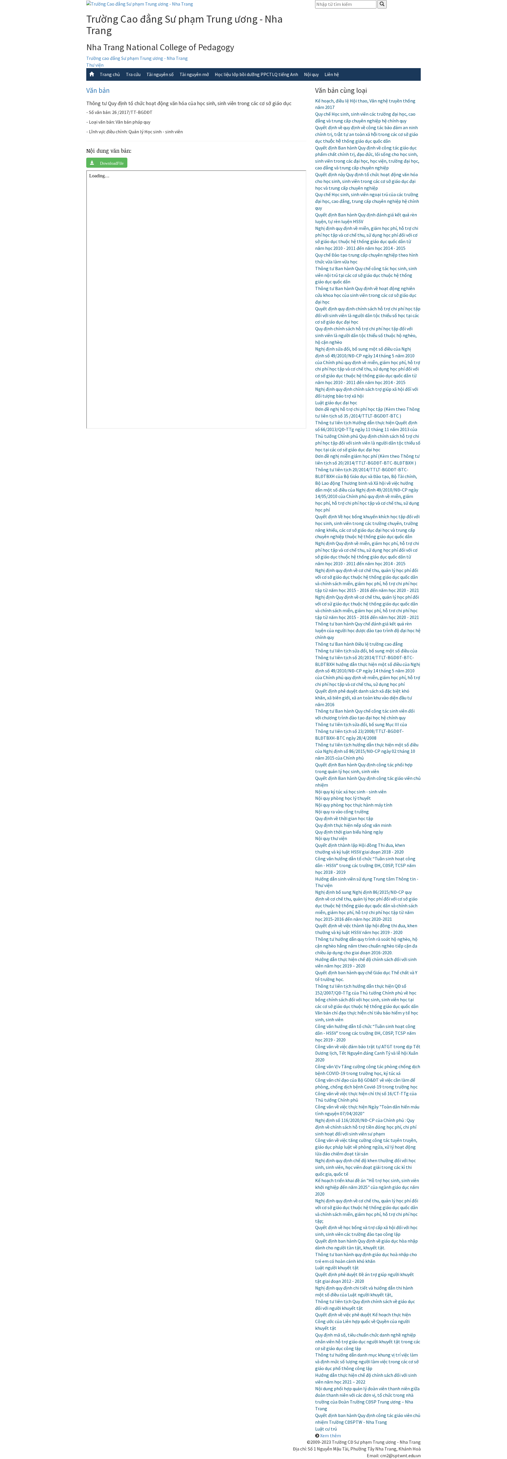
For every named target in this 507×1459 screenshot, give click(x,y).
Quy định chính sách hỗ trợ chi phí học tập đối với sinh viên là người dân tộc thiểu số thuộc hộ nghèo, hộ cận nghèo (366, 335)
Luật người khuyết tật (337, 1267)
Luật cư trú (326, 1429)
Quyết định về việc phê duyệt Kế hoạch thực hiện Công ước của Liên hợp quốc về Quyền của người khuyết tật (363, 1321)
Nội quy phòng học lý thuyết (343, 798)
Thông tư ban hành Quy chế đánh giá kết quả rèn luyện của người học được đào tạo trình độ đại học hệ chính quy (367, 630)
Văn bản (98, 90)
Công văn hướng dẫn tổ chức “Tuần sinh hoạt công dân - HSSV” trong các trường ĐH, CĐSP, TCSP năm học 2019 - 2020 (365, 1033)
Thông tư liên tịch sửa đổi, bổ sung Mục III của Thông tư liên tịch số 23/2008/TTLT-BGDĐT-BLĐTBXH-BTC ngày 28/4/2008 (361, 731)
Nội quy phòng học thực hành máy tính (353, 805)
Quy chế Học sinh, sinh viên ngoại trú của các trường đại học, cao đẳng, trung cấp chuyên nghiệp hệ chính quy (367, 201)
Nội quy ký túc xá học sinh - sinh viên (350, 792)
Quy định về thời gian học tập (344, 818)
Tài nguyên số (160, 74)
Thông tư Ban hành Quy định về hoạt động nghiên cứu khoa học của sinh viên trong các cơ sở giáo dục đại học (365, 295)
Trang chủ (110, 74)
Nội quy (311, 74)
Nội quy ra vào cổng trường (342, 812)
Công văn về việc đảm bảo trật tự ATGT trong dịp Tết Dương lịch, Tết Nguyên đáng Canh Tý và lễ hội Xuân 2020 (367, 1053)
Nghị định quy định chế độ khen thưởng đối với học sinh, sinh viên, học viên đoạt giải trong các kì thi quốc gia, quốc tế (365, 1167)
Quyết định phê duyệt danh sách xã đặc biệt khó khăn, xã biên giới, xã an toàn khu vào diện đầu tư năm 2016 (363, 697)
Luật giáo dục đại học (336, 402)
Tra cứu (133, 74)
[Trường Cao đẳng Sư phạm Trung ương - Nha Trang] (139, 3)
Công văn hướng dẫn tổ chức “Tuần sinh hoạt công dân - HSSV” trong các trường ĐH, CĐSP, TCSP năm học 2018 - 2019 (365, 865)
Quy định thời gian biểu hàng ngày (349, 832)
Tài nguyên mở (194, 74)
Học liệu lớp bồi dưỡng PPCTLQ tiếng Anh (256, 74)
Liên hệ (332, 74)
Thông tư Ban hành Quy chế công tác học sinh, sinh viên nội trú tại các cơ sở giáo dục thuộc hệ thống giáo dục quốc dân (366, 275)
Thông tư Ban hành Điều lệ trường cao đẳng (359, 644)
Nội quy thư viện (331, 838)
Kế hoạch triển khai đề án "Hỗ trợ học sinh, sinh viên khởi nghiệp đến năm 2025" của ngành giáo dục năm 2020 (367, 1187)
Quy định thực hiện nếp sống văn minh (353, 825)
